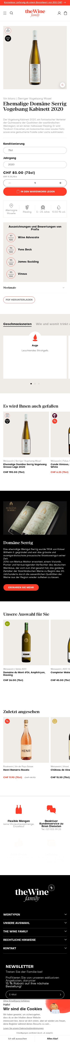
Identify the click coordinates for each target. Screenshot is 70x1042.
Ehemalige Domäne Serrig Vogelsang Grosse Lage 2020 (25, 465)
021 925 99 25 (53, 829)
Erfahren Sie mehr (21, 587)
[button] (4, 13)
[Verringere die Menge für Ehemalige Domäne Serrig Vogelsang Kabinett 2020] (7, 183)
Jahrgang (9, 158)
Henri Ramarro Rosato (16, 770)
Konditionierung (14, 144)
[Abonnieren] (60, 995)
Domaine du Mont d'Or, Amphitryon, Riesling (24, 673)
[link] (18, 821)
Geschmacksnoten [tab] (17, 324)
